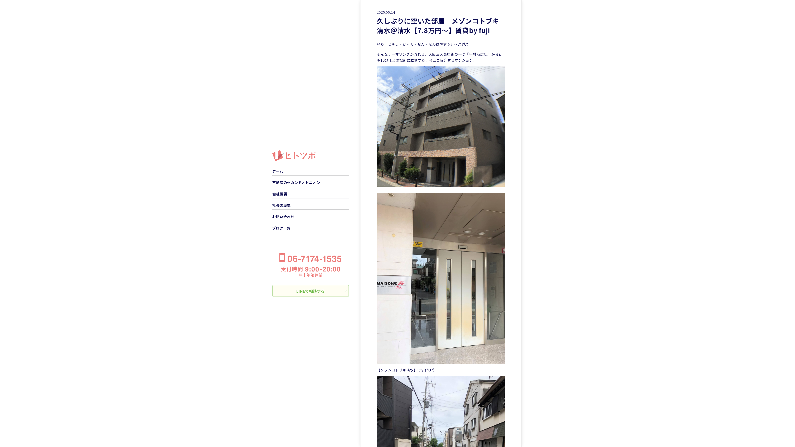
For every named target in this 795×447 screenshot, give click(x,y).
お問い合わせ (283, 216)
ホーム (277, 171)
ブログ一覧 (281, 228)
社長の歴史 (281, 205)
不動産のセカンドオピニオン (296, 182)
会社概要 (279, 193)
